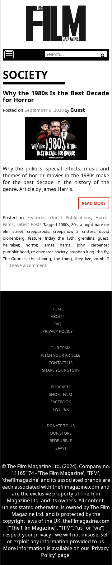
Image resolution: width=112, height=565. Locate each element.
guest (103, 238)
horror (31, 245)
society (61, 252)
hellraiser (11, 245)
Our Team (60, 347)
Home (57, 309)
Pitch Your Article (60, 355)
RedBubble (60, 440)
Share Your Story (60, 370)
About (57, 316)
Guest (77, 109)
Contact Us (60, 362)
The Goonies (15, 258)
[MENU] (9, 54)
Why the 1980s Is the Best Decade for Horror (56, 96)
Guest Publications (70, 217)
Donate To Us (61, 425)
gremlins (86, 238)
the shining (40, 258)
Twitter (61, 409)
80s (74, 224)
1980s (63, 224)
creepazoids (38, 231)
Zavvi (60, 448)
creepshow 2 (65, 231)
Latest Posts (28, 224)
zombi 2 (102, 258)
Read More (93, 203)
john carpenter (92, 245)
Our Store (61, 433)
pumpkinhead (16, 252)
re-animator (42, 252)
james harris (57, 245)
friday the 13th (60, 238)
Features (36, 217)
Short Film (60, 394)
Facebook (60, 402)
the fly (102, 252)
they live (83, 258)
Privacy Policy (57, 331)
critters (88, 231)
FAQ (57, 324)
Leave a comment (28, 265)
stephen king (82, 252)
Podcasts (61, 387)
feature (34, 238)
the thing (63, 258)
